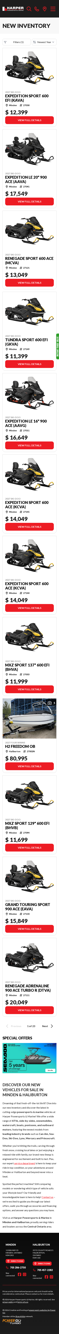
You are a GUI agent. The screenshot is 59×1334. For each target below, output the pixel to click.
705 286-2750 (18, 1267)
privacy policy (8, 1302)
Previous (16, 1026)
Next (45, 1026)
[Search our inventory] (29, 9)
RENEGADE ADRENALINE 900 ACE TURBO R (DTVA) (28, 988)
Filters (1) (18, 42)
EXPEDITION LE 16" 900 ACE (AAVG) (26, 423)
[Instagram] (24, 1274)
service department (24, 1163)
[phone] (37, 9)
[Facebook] (19, 1274)
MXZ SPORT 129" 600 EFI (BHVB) (27, 825)
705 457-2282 (45, 1269)
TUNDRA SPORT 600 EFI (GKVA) (26, 342)
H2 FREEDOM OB (20, 746)
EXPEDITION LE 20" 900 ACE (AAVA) (26, 179)
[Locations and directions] (45, 9)
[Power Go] (29, 1321)
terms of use (22, 1302)
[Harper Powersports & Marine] (13, 9)
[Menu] (52, 9)
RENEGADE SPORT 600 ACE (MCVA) (29, 260)
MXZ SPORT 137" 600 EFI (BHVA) (27, 667)
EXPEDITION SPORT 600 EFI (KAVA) (26, 98)
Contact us (47, 1197)
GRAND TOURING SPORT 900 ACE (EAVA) (27, 906)
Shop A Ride (20, 1316)
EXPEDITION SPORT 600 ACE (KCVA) (26, 504)
